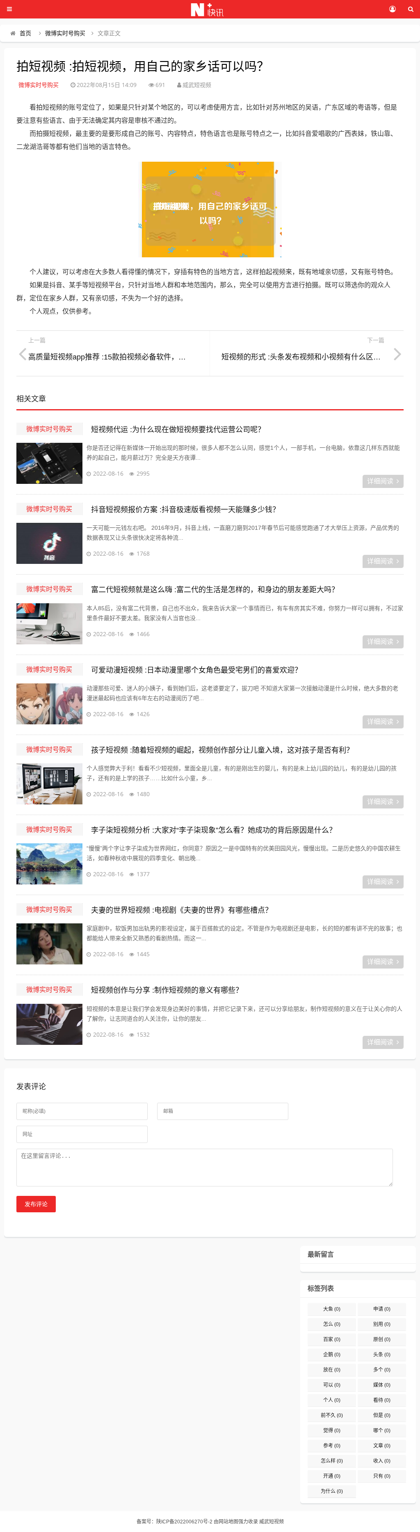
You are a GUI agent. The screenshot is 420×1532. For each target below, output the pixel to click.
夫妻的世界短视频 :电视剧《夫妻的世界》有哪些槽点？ (181, 910)
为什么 (332, 1491)
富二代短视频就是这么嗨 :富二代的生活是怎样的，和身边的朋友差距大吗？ (215, 590)
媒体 (381, 1385)
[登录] (392, 9)
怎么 (331, 1324)
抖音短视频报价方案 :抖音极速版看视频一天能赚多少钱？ (185, 510)
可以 (331, 1385)
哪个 (381, 1431)
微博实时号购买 (65, 33)
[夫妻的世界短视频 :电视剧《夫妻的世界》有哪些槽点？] (49, 943)
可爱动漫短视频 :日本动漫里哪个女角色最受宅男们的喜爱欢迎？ (196, 670)
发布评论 (36, 1204)
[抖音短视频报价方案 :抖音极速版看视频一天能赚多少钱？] (49, 543)
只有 (381, 1476)
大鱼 (331, 1309)
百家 (331, 1339)
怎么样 (332, 1461)
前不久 (332, 1415)
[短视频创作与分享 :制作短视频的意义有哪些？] (49, 1024)
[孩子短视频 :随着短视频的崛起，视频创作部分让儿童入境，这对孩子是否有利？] (49, 783)
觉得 (331, 1431)
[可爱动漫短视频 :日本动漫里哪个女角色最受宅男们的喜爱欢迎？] (49, 703)
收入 (381, 1461)
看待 (381, 1400)
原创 (381, 1339)
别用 (381, 1324)
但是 (381, 1415)
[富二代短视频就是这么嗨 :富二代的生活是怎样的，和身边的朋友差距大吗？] (49, 623)
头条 (381, 1355)
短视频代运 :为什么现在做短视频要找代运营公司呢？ (178, 430)
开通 (331, 1476)
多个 (381, 1370)
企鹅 (331, 1355)
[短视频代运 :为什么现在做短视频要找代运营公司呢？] (49, 463)
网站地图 (228, 1522)
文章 (381, 1446)
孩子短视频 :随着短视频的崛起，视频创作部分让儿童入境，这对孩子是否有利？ (222, 750)
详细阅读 (380, 481)
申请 (381, 1309)
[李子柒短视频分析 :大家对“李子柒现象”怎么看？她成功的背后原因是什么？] (49, 863)
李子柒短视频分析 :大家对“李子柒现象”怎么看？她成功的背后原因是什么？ (213, 830)
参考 (331, 1446)
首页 (25, 33)
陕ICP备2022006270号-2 (184, 1522)
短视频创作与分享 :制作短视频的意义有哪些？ (167, 990)
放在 (331, 1370)
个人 (331, 1400)
